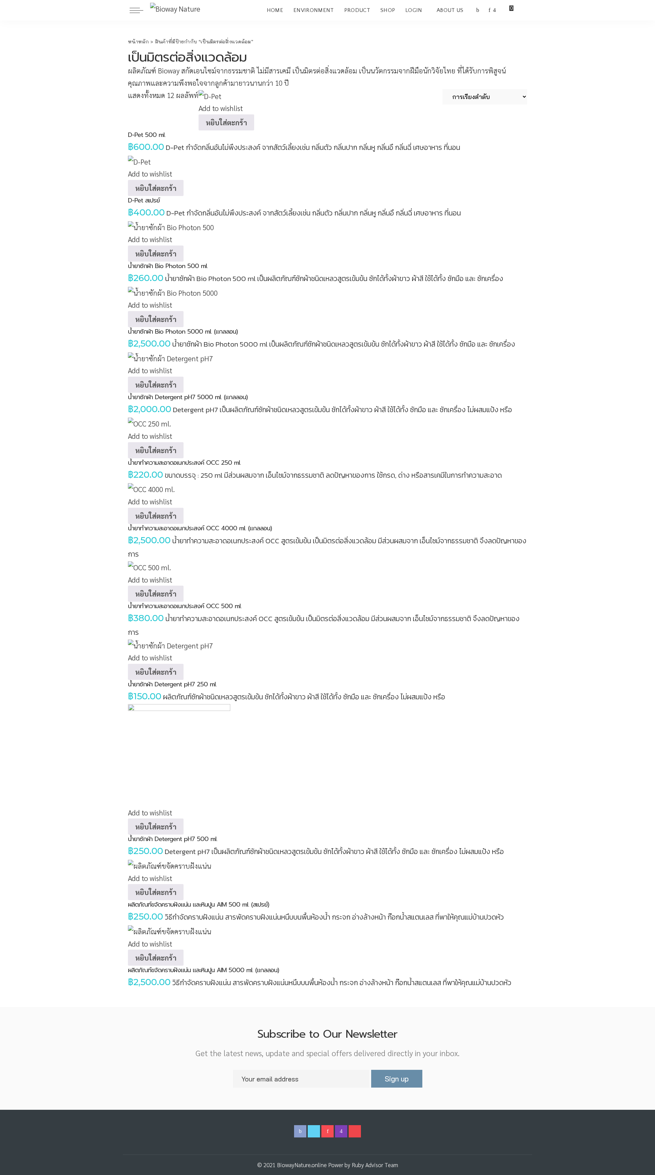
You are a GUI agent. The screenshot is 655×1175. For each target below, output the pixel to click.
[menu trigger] (140, 10)
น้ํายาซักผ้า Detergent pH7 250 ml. (172, 684)
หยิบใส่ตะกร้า (226, 122)
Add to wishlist (221, 108)
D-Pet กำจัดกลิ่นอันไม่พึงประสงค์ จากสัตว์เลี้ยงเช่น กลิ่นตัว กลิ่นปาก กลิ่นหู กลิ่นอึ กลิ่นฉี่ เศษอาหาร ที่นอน (313, 147)
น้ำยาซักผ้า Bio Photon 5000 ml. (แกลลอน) (183, 331)
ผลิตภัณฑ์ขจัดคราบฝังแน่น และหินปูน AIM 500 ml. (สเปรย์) (198, 904)
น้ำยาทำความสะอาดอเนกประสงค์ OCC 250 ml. (184, 462)
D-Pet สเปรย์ (144, 200)
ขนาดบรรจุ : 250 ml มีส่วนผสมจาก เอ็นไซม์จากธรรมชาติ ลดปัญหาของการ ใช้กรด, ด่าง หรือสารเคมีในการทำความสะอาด (333, 475)
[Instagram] (494, 10)
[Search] (521, 10)
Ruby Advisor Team (375, 1165)
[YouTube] (500, 10)
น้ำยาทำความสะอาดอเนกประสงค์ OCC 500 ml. (185, 606)
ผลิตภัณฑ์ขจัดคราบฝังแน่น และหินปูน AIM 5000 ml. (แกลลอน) (203, 970)
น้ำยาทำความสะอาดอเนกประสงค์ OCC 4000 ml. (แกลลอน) (200, 528)
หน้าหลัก (138, 41)
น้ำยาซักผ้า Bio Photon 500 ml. (168, 266)
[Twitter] (484, 10)
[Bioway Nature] (175, 10)
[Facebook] (477, 10)
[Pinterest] (490, 10)
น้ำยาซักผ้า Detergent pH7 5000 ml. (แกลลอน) (188, 397)
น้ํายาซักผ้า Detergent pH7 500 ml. (172, 839)
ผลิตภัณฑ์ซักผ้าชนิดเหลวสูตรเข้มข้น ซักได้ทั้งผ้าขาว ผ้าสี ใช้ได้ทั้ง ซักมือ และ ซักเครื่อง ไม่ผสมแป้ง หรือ (304, 696)
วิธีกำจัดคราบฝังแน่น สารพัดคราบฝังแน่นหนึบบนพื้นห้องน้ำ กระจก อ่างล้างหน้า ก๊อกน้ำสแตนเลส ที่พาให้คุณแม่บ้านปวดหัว (334, 917)
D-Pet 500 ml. (146, 135)
